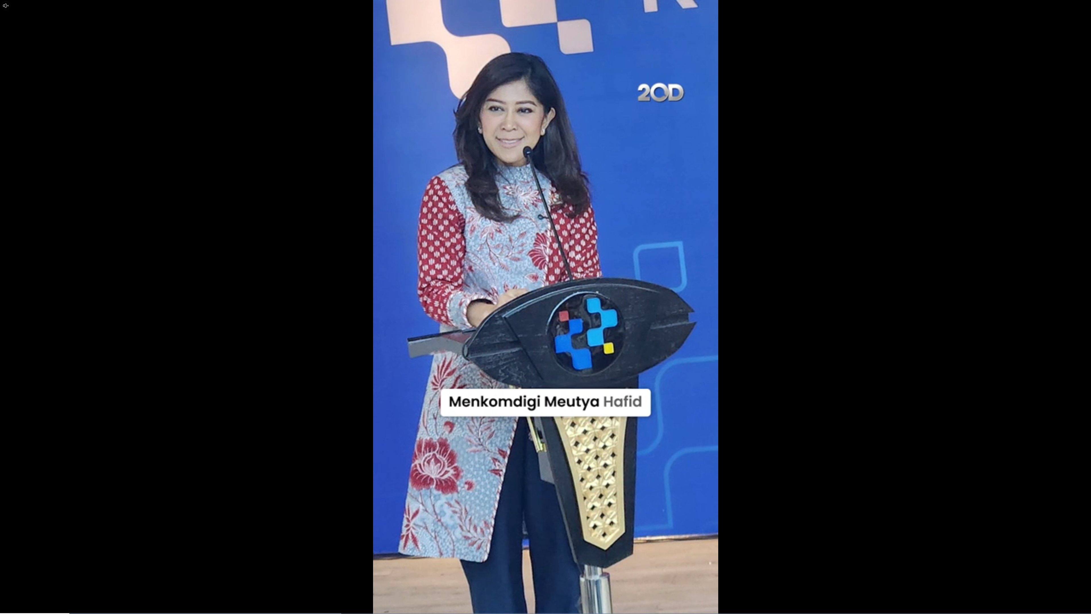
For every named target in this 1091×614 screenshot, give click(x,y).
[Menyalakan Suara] (5, 5)
